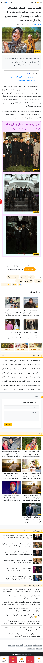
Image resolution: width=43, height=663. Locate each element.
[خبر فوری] (1, 201)
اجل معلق (19, 281)
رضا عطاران (24, 277)
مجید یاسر (38, 281)
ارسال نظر (8, 424)
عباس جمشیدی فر (13, 277)
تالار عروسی (28, 281)
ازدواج (32, 277)
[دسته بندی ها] (41, 2)
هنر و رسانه (37, 24)
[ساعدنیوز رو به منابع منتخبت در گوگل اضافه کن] (20, 284)
